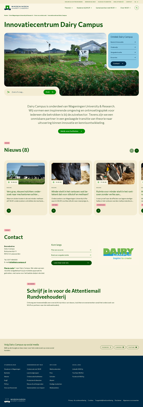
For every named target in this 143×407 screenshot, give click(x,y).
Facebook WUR (77, 376)
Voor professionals (10, 388)
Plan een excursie (57, 250)
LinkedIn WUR (77, 369)
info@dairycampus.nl (17, 262)
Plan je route (9, 268)
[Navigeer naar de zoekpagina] (137, 8)
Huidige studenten (104, 1)
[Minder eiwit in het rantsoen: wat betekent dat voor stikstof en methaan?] (54, 211)
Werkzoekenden (55, 369)
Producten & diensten (34, 380)
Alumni (52, 380)
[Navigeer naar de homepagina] (16, 7)
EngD (6, 380)
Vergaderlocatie (116, 52)
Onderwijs (114, 47)
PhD (5, 384)
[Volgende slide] (137, 151)
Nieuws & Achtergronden (74, 1)
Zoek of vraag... (18, 92)
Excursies (114, 57)
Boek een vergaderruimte (60, 255)
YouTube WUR (77, 373)
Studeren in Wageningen (12, 369)
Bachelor (7, 373)
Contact (129, 1)
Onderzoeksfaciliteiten (34, 376)
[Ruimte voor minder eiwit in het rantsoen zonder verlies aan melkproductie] (98, 211)
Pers (51, 373)
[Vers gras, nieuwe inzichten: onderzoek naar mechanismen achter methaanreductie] (9, 211)
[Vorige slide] (132, 151)
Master (6, 376)
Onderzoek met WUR (34, 369)
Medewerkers (54, 388)
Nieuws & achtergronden (35, 384)
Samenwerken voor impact (35, 388)
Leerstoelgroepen (33, 373)
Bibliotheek (118, 1)
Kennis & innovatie (117, 42)
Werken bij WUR (90, 1)
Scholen (52, 376)
